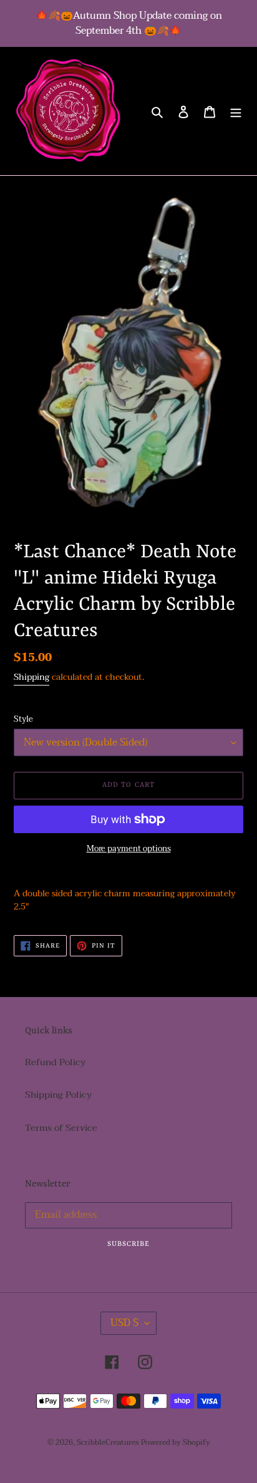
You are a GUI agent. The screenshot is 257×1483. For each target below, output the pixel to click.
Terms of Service (61, 1128)
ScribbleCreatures (107, 1442)
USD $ (124, 1323)
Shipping (31, 677)
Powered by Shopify (175, 1442)
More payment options (129, 849)
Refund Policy (55, 1062)
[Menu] (236, 111)
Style (23, 720)
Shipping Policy (58, 1094)
